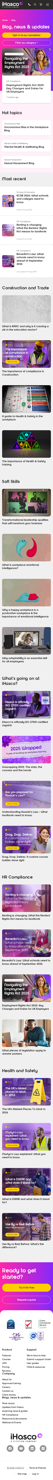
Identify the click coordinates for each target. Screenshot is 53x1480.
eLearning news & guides (15, 1411)
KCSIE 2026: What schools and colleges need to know (32, 199)
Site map (22, 1473)
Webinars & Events (11, 1422)
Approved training (11, 1383)
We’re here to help (36, 1355)
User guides (33, 1363)
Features (6, 1355)
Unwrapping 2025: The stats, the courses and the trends (22, 769)
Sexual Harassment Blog (19, 163)
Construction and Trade (25, 288)
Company (8, 1373)
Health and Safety (20, 1071)
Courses (6, 1359)
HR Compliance (17, 877)
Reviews (6, 1370)
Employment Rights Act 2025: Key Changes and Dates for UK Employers (25, 89)
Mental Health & (24, 147)
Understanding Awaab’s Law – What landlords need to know (24, 814)
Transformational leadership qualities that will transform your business (25, 522)
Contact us (7, 1391)
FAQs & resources (36, 1367)
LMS (4, 1363)
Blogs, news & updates (16, 1397)
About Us (6, 1379)
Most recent (14, 179)
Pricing (5, 1367)
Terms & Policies (37, 1468)
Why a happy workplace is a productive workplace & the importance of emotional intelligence (25, 613)
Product (7, 1350)
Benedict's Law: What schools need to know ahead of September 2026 (31, 259)
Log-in (35, 1473)
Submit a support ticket (39, 1359)
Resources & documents (14, 1418)
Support (31, 1350)
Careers (6, 1387)
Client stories (9, 1394)
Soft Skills (11, 481)
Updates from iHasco (13, 1407)
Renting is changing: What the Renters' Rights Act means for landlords (32, 228)
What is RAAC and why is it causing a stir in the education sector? (25, 328)
